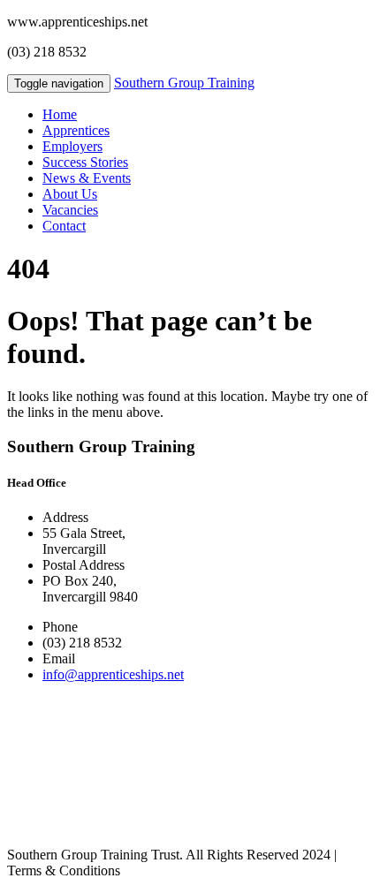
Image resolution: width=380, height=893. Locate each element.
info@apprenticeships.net (113, 674)
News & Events (86, 177)
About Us (69, 193)
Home (59, 114)
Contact (64, 225)
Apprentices (76, 130)
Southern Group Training (184, 82)
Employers (72, 146)
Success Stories (85, 162)
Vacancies (70, 209)
